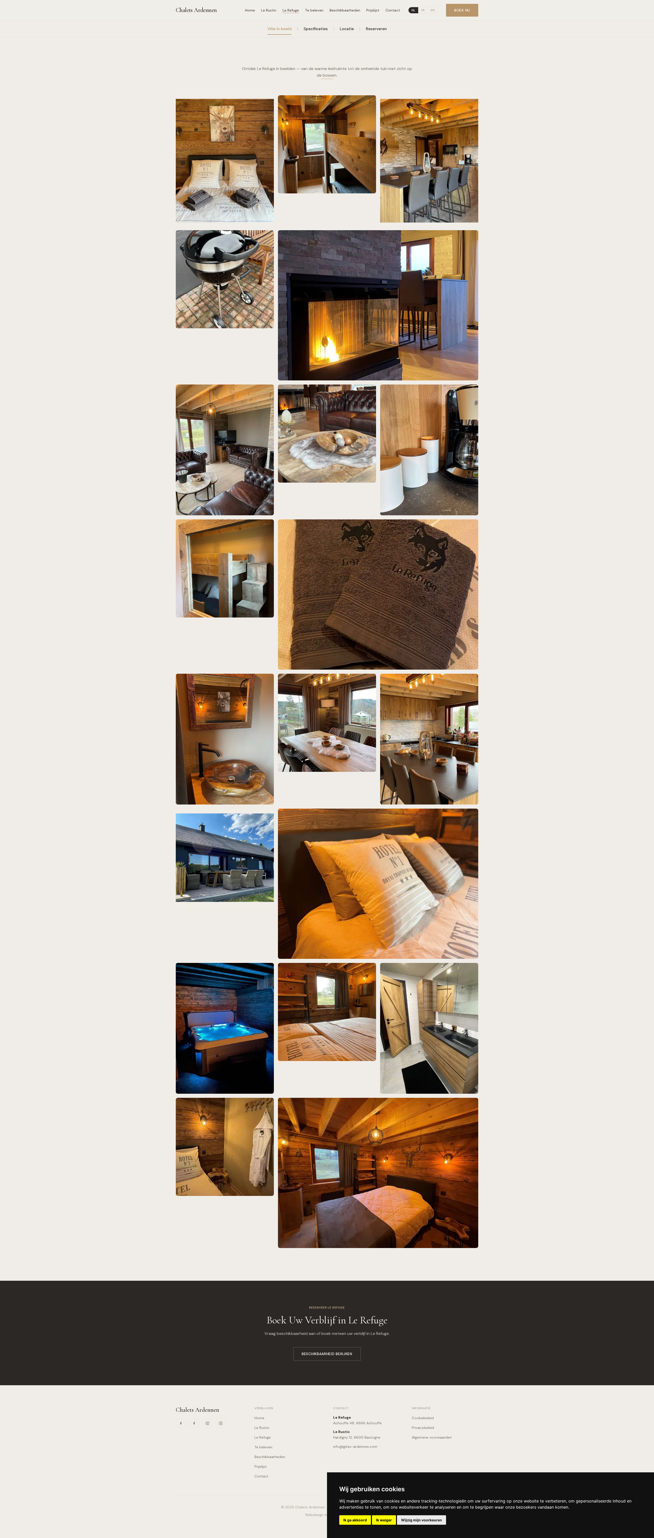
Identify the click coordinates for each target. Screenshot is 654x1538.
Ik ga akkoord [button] (355, 1520)
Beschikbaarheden (345, 10)
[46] (327, 1012)
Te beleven (314, 10)
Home (250, 10)
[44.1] (225, 739)
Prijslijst (372, 10)
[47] (225, 568)
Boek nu (462, 10)
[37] (429, 160)
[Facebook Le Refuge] (194, 1423)
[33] (225, 858)
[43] (225, 160)
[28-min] (225, 279)
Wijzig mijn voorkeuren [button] (421, 1520)
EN (433, 10)
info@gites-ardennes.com (355, 1446)
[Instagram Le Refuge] (221, 1423)
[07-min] (225, 450)
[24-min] (429, 1028)
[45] (378, 884)
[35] (378, 305)
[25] (225, 1028)
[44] (225, 1147)
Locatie (347, 28)
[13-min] (327, 723)
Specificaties (315, 28)
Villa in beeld (279, 28)
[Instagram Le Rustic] (207, 1423)
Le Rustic (268, 10)
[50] (378, 594)
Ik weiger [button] (384, 1520)
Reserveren (376, 28)
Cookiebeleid (423, 1418)
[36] (327, 434)
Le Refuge (291, 10)
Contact (393, 10)
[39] (429, 450)
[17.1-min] (378, 1173)
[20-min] (327, 144)
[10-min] (429, 739)
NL (413, 10)
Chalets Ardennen (196, 10)
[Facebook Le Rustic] (181, 1423)
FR (423, 10)
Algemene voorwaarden (432, 1437)
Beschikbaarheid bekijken (327, 1353)
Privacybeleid (423, 1427)
